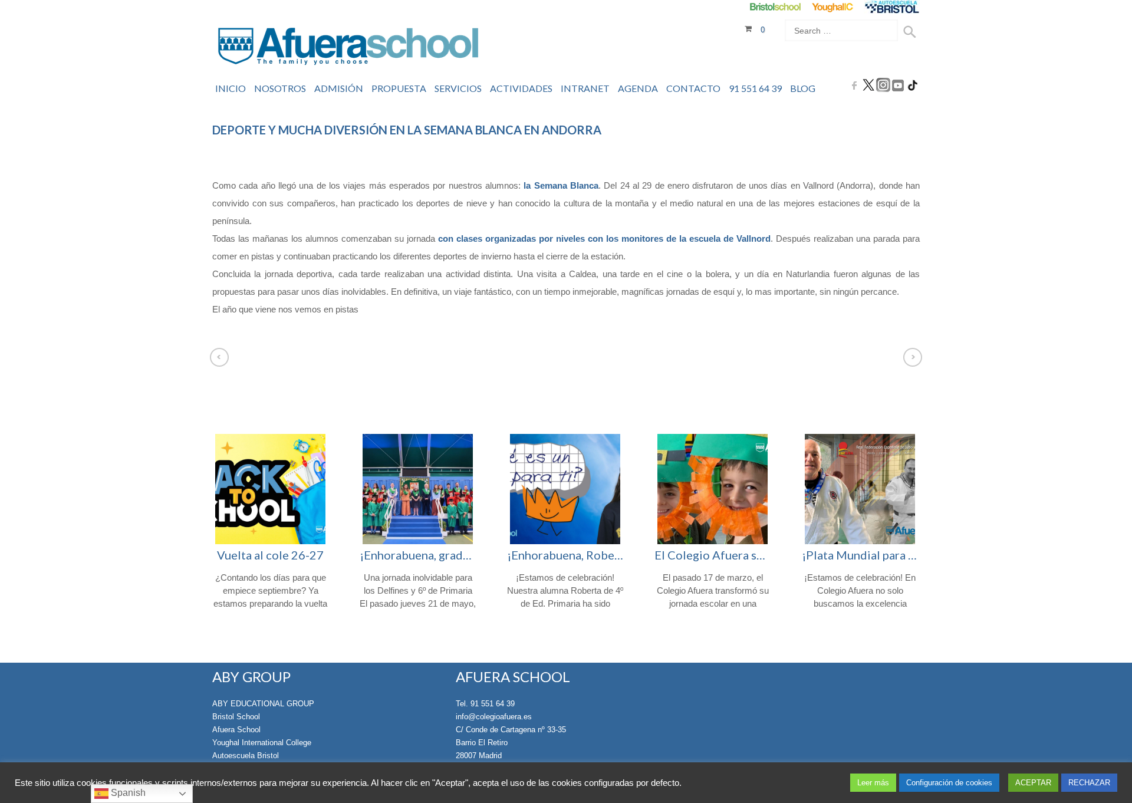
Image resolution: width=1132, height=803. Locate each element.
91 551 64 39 (755, 88)
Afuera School (236, 729)
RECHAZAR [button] (1089, 782)
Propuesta (398, 88)
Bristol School (236, 716)
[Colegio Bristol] (775, 7)
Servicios (458, 88)
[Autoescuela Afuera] (892, 7)
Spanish (127, 793)
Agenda (638, 88)
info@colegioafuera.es (494, 716)
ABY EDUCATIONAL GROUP (263, 703)
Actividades (521, 88)
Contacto (693, 88)
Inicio (230, 88)
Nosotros (280, 88)
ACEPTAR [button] (1033, 782)
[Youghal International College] (833, 7)
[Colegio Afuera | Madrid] (348, 48)
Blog (802, 88)
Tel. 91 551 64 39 (485, 703)
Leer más (873, 782)
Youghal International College (261, 742)
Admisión (338, 88)
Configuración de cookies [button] (949, 782)
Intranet (585, 88)
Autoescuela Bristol (245, 755)
